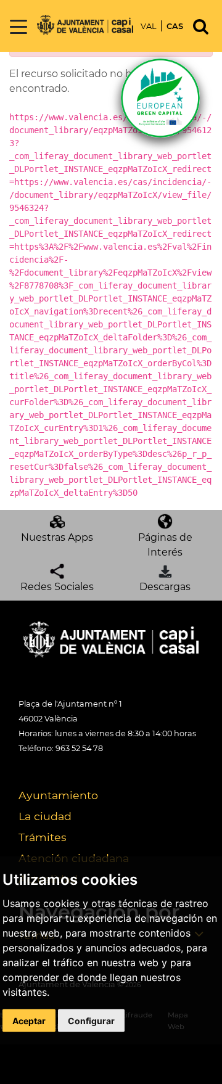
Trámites (42, 837)
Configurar (91, 1020)
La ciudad (45, 816)
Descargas (165, 587)
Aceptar (29, 1020)
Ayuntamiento (58, 795)
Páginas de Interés (165, 545)
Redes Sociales (57, 587)
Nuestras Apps (57, 537)
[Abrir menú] (18, 27)
